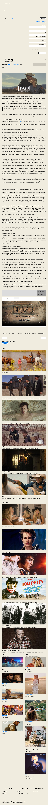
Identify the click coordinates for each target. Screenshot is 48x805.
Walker (3, 669)
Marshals (3, 733)
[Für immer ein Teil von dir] (24, 459)
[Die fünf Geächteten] (24, 385)
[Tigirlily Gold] (35, 661)
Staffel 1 (12, 298)
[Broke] (24, 484)
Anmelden (5, 343)
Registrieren (44, 22)
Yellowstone (6, 112)
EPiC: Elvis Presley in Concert (7, 575)
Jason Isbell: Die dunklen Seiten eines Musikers (11, 650)
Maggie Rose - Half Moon (30, 776)
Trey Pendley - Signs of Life (30, 722)
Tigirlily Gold (27, 669)
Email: (43, 40)
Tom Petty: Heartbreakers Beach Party (9, 600)
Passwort (6, 10)
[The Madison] (12, 693)
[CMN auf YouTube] (42, 64)
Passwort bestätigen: (40, 36)
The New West (4, 372)
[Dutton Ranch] (12, 677)
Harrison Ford (27, 333)
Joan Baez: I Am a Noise (6, 625)
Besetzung (5, 298)
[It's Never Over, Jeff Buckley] (24, 539)
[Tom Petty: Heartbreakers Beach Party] (24, 588)
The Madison (4, 701)
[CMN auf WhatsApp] (40, 64)
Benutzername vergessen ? (41, 21)
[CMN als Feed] (44, 64)
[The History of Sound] (24, 410)
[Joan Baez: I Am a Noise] (24, 613)
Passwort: (43, 32)
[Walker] (12, 661)
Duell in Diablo (4, 446)
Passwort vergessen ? (42, 19)
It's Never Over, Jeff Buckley (7, 550)
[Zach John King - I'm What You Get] (35, 736)
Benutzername (7, 3)
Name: (43, 25)
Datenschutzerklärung (6, 802)
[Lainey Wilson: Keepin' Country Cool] (24, 514)
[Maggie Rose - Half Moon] (35, 763)
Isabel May (14, 333)
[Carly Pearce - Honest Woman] (35, 683)
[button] (6, 796)
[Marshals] (12, 725)
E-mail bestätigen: (41, 44)
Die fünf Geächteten (5, 397)
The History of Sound (6, 421)
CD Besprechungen (28, 694)
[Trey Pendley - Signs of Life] (35, 709)
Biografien (27, 667)
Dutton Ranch (4, 685)
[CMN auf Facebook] (35, 64)
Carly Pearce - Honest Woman (31, 696)
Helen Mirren (34, 333)
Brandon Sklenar (41, 333)
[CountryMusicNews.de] (9, 60)
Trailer (17, 298)
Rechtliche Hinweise (15, 802)
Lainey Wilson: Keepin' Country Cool (9, 526)
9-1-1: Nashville (5, 717)
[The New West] (24, 360)
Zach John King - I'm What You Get (31, 749)
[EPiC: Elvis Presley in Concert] (24, 564)
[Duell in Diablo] (24, 434)
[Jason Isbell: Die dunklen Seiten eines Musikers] (24, 638)
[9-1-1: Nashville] (12, 709)
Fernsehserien (4, 667)
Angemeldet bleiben (8, 18)
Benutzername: (42, 28)
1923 (9, 333)
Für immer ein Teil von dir (6, 471)
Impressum (21, 802)
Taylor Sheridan (20, 333)
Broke (3, 496)
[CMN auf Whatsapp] (40, 783)
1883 (20, 121)
